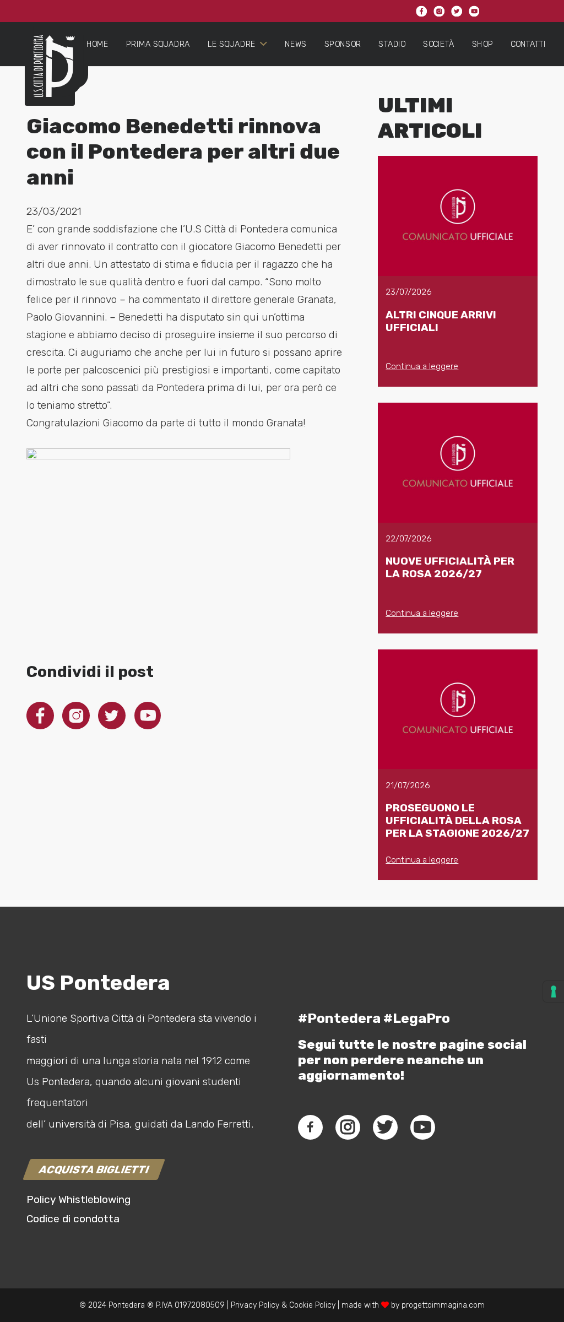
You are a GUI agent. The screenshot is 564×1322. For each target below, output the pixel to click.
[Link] (50, 75)
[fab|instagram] (347, 1127)
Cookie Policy (312, 1305)
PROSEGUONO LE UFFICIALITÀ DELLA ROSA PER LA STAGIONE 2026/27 (457, 820)
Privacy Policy (254, 1305)
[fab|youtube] (422, 1127)
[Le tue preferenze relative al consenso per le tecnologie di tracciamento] (553, 991)
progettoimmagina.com (443, 1305)
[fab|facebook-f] (310, 1127)
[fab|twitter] (385, 1127)
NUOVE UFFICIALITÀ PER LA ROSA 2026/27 (450, 567)
